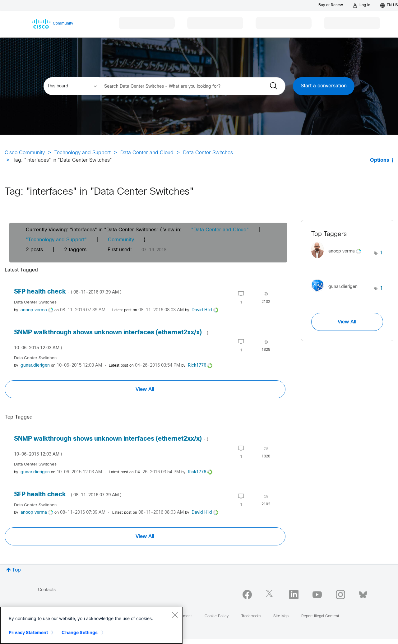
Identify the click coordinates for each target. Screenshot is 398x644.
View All (145, 389)
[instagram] (340, 594)
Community (121, 240)
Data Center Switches (208, 153)
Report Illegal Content (320, 616)
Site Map (281, 616)
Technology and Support (82, 153)
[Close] (175, 615)
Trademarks (251, 616)
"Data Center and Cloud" (220, 230)
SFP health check (67, 292)
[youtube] (317, 594)
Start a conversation (324, 86)
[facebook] (247, 594)
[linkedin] (293, 594)
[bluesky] (363, 593)
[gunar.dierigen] (336, 293)
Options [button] (379, 160)
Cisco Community (25, 153)
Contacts (47, 590)
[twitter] (270, 594)
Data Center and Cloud (147, 153)
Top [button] (16, 570)
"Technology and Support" (56, 240)
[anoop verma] (338, 259)
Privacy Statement (28, 632)
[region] (91, 625)
